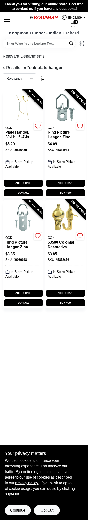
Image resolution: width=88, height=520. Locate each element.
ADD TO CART (23, 183)
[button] (71, 17)
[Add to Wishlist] (38, 126)
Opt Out (47, 510)
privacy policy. (27, 483)
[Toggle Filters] (43, 78)
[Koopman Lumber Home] (44, 17)
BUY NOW (23, 193)
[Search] (71, 43)
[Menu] (7, 20)
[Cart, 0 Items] (72, 25)
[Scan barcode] (82, 43)
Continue (17, 510)
